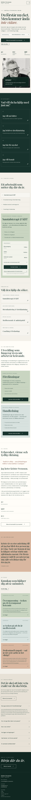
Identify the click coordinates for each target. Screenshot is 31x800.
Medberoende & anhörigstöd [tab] (10, 204)
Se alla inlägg (5, 588)
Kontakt (2, 792)
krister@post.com (4, 785)
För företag (3, 789)
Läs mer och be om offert (15, 399)
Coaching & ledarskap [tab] (8, 209)
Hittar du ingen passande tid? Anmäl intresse (15, 271)
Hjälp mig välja (5, 44)
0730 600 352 (4, 787)
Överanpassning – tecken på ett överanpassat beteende (14, 603)
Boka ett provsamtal (9, 698)
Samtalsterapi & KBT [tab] (9, 195)
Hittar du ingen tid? (4, 793)
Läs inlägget (15, 615)
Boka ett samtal (8, 766)
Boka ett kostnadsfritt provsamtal (15, 40)
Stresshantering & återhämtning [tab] (10, 200)
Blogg (2, 791)
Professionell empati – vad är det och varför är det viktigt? (15, 653)
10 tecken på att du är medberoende (12, 626)
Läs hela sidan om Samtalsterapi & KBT (15, 262)
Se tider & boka (15, 267)
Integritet (2, 795)
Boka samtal (29, 3)
